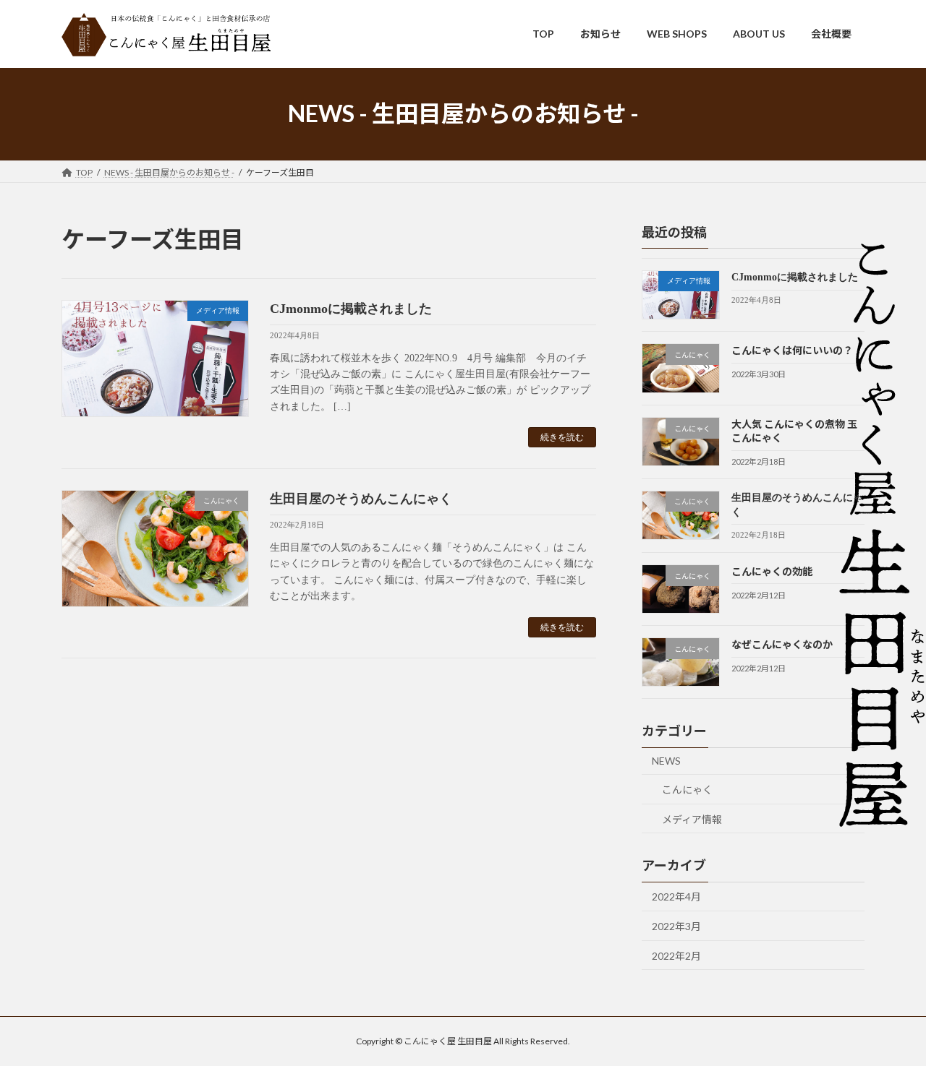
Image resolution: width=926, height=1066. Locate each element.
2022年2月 (676, 955)
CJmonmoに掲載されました (351, 308)
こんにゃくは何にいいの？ (792, 350)
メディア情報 (692, 818)
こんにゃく (687, 789)
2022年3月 (676, 926)
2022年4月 (676, 896)
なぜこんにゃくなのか (782, 644)
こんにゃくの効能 (771, 570)
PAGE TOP (890, 1020)
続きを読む (562, 437)
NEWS (666, 761)
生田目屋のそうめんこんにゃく (361, 498)
